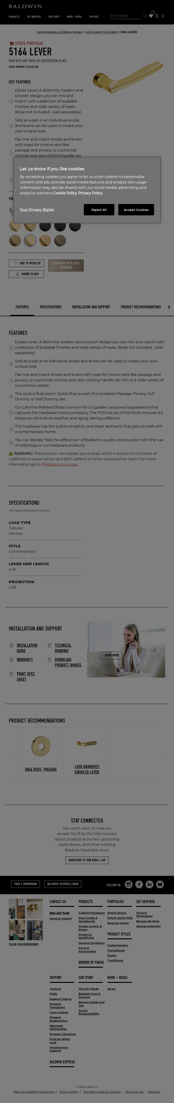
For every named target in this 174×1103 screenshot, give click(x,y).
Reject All (99, 210)
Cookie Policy (65, 193)
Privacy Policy (90, 193)
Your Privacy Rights (37, 210)
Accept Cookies (136, 210)
